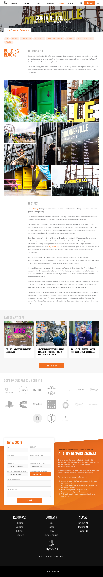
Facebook (81, 526)
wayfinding (34, 209)
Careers (51, 526)
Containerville (24, 30)
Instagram (81, 522)
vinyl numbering (53, 247)
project (8, 42)
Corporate (50, 3)
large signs (39, 38)
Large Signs (20, 534)
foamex (14, 38)
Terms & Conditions (51, 534)
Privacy (51, 530)
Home (8, 30)
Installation (19, 530)
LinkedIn (81, 530)
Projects (61, 3)
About (39, 3)
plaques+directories (85, 38)
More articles (51, 365)
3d (7, 38)
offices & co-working (55, 38)
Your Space (20, 526)
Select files (35, 474)
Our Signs (20, 522)
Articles (70, 3)
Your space (26, 3)
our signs (14, 3)
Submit (29, 500)
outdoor (70, 38)
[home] (6, 3)
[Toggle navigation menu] (98, 3)
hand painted (26, 38)
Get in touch (89, 3)
